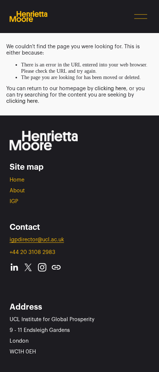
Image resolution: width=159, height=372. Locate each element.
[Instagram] (42, 267)
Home (17, 180)
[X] (28, 267)
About (17, 190)
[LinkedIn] (14, 267)
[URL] (56, 267)
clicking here (110, 88)
